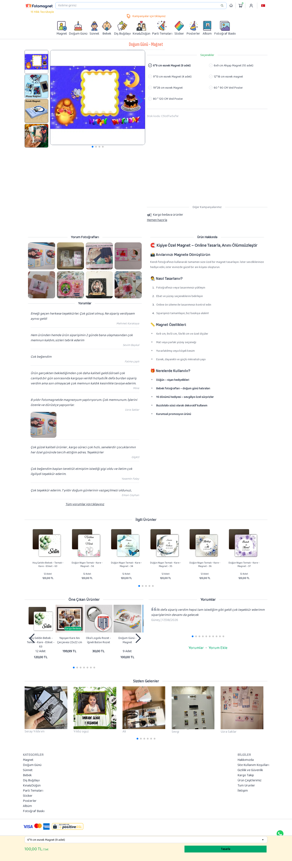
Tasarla (225, 849)
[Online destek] (280, 833)
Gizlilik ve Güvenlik (250, 770)
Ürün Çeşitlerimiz (249, 780)
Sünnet (28, 770)
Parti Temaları (33, 790)
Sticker (27, 795)
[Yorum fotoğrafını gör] (41, 255)
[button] (263, 5)
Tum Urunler (246, 785)
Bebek (27, 775)
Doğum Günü (32, 765)
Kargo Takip (245, 775)
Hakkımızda (245, 760)
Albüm (27, 806)
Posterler (30, 801)
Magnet (28, 760)
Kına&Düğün (32, 785)
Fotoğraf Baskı (33, 811)
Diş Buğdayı (31, 780)
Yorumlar (196, 648)
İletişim (242, 790)
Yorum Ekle (218, 648)
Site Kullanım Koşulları (253, 765)
